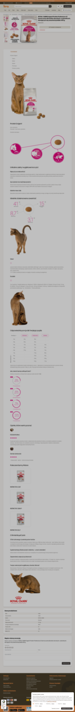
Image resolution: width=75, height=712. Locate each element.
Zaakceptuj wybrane (55, 708)
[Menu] (1, 700)
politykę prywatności (51, 701)
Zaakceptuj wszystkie (66, 708)
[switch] (4, 707)
